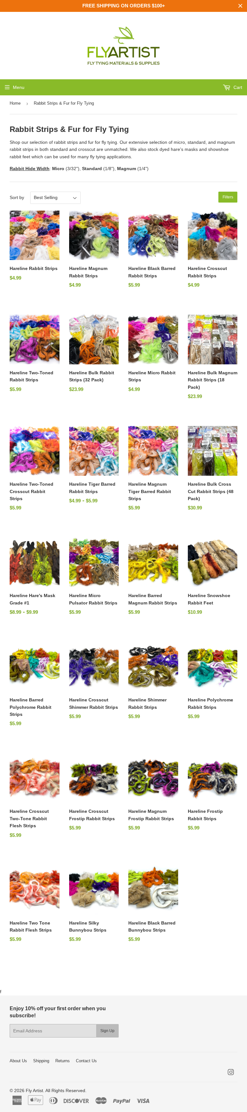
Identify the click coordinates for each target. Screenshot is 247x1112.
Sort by (17, 197)
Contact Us (86, 1060)
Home (15, 103)
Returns (62, 1060)
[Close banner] (240, 6)
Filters (228, 197)
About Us (18, 1060)
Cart (237, 87)
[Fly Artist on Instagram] (231, 1073)
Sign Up (107, 1031)
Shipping (41, 1060)
